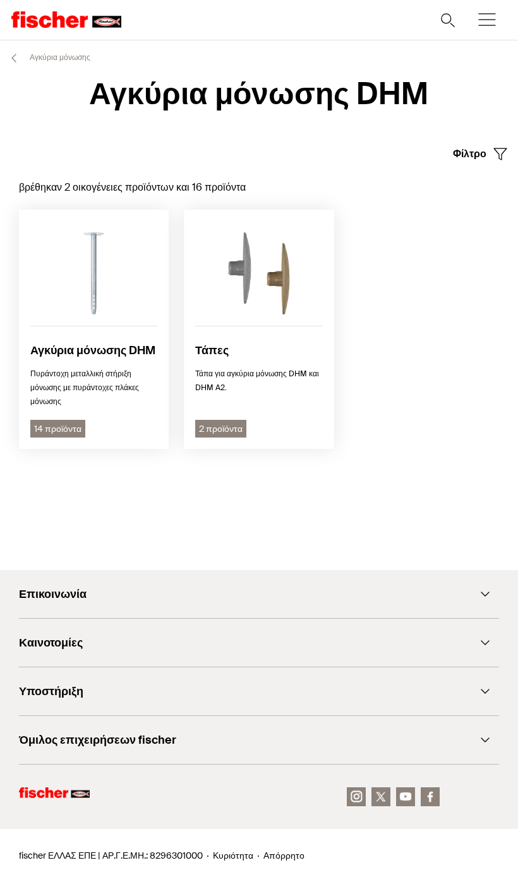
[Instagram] (356, 796)
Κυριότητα (233, 855)
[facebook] (430, 796)
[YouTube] (405, 796)
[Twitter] (380, 796)
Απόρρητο (283, 855)
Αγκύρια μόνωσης (59, 57)
